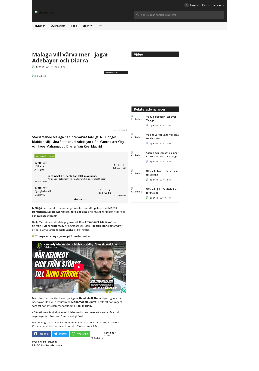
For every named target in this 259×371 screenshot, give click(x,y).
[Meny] (100, 26)
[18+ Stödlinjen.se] (120, 191)
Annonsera (218, 5)
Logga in (194, 5)
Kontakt (206, 5)
